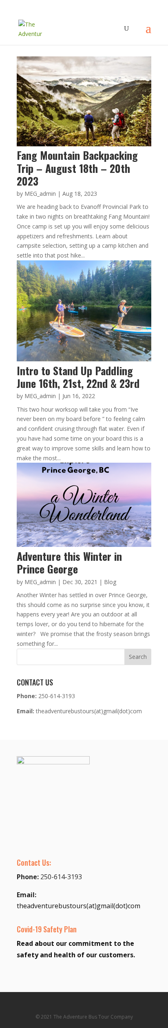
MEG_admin (40, 193)
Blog (110, 582)
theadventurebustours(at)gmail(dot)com (89, 711)
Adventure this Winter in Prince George (69, 562)
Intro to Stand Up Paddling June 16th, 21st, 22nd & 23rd (78, 377)
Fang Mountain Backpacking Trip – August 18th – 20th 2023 (77, 167)
